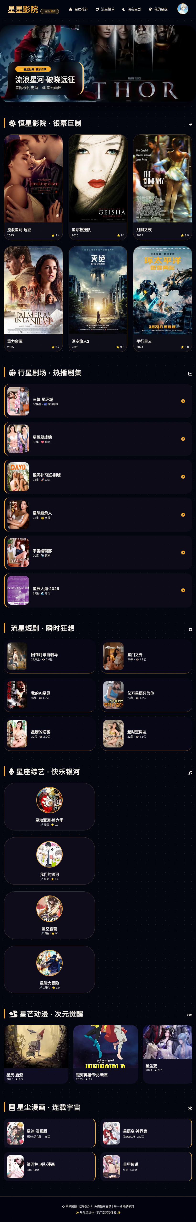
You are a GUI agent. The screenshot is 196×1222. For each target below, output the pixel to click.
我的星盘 (160, 9)
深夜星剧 (134, 9)
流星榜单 (107, 9)
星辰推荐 (81, 9)
